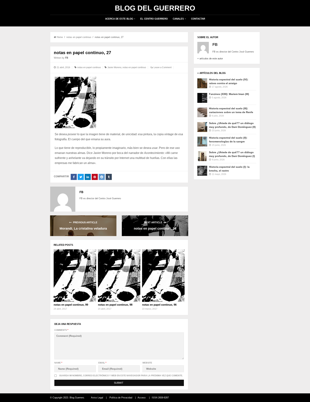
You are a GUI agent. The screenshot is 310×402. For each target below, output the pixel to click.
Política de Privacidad (120, 397)
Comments (61, 330)
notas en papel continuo (78, 37)
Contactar (198, 18)
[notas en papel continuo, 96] (163, 275)
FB (66, 57)
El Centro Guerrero (154, 18)
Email (102, 363)
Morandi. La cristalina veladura (83, 228)
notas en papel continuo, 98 (115, 304)
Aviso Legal (97, 397)
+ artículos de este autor (210, 58)
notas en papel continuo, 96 (159, 304)
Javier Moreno (114, 67)
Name (58, 363)
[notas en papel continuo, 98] (119, 275)
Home (60, 37)
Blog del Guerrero (155, 8)
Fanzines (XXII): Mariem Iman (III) (229, 94)
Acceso (141, 397)
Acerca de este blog (119, 18)
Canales (178, 18)
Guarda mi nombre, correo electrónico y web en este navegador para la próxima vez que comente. (121, 375)
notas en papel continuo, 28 (155, 228)
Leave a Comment (163, 67)
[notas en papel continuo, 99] (75, 275)
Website (147, 363)
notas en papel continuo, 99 (71, 304)
